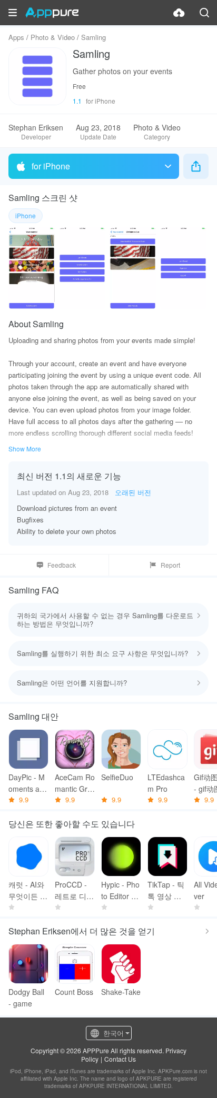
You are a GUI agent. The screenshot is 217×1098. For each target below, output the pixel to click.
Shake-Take (121, 991)
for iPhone (51, 166)
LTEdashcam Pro (166, 783)
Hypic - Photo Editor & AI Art (120, 890)
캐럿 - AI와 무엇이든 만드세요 (27, 890)
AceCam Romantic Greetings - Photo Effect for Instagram (75, 783)
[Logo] (51, 12)
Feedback (61, 564)
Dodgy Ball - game (26, 997)
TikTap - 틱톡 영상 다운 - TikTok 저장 (165, 890)
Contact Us (120, 1058)
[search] (204, 12)
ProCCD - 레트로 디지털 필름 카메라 (74, 890)
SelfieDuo (117, 777)
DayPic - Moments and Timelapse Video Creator (28, 783)
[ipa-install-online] (179, 12)
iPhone (25, 215)
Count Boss (74, 991)
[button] (12, 12)
